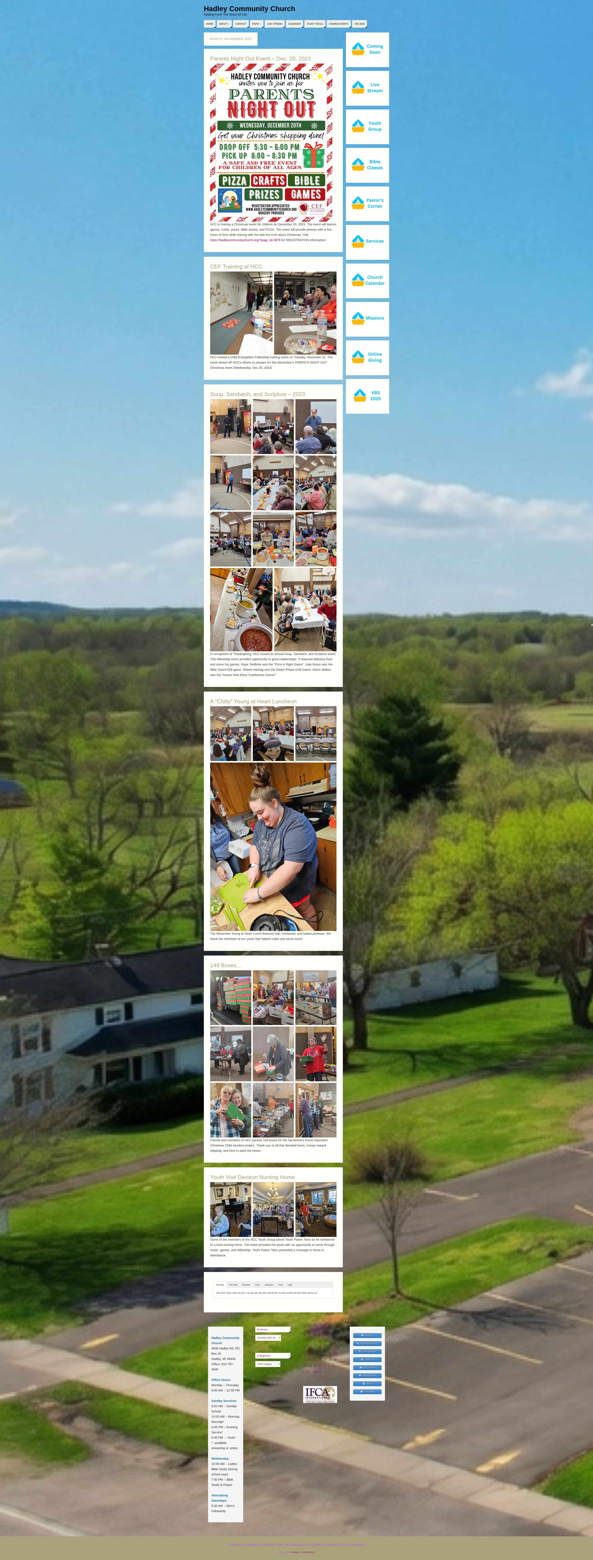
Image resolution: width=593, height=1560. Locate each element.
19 (335, 1353)
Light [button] (290, 1285)
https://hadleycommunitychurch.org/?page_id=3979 (245, 240)
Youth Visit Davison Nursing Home (252, 1177)
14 (310, 1353)
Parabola (296, 1552)
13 (305, 1353)
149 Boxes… (226, 965)
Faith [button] (257, 1285)
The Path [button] (233, 1285)
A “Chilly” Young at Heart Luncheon (253, 701)
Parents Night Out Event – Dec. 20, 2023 (260, 58)
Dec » (317, 1371)
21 (310, 1359)
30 (320, 1365)
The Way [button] (220, 1285)
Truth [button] (280, 1285)
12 (335, 1347)
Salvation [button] (269, 1285)
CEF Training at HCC (236, 266)
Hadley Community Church (249, 8)
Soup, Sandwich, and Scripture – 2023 (257, 394)
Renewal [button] (246, 1285)
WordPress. (309, 1552)
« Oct (306, 1371)
